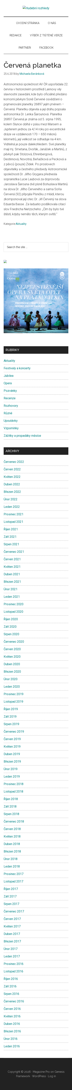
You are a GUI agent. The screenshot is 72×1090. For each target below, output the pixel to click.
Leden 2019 (12, 776)
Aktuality (21, 223)
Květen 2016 (12, 1016)
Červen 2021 (12, 559)
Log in (52, 1076)
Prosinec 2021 (13, 514)
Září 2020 (10, 626)
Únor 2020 (10, 679)
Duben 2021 (12, 574)
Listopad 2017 (13, 881)
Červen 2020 (12, 649)
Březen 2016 (12, 1031)
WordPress (39, 1076)
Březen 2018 (12, 851)
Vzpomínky (11, 428)
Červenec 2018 (14, 821)
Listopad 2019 (13, 701)
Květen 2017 (12, 926)
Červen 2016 (12, 1009)
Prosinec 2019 (13, 694)
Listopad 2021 (13, 522)
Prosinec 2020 (13, 604)
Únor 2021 (10, 589)
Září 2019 (10, 716)
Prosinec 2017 (13, 874)
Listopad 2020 (13, 611)
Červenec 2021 (14, 552)
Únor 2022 (10, 499)
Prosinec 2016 (13, 964)
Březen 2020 (12, 671)
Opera (8, 383)
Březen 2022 (12, 492)
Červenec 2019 (14, 731)
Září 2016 (10, 986)
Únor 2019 (10, 769)
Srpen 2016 (11, 994)
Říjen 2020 (11, 619)
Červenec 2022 (14, 462)
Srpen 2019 (11, 724)
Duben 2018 (12, 844)
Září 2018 (10, 806)
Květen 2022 (12, 477)
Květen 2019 (12, 746)
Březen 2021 (12, 582)
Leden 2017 (12, 956)
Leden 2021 (12, 597)
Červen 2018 (12, 829)
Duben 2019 (12, 754)
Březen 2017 (12, 941)
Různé (8, 413)
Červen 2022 (12, 469)
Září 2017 (10, 896)
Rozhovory (11, 406)
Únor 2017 (10, 949)
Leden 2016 (12, 1046)
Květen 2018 (12, 836)
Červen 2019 (12, 739)
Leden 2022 (12, 507)
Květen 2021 (12, 567)
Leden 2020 (12, 686)
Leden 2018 (12, 866)
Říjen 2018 (11, 799)
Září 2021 (10, 537)
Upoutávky (11, 421)
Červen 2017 (12, 919)
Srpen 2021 (11, 544)
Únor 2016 (10, 1039)
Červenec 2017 (14, 911)
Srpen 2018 (11, 814)
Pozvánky (10, 391)
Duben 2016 (12, 1024)
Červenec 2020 (14, 641)
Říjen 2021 (11, 529)
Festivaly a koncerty (17, 368)
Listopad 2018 (13, 791)
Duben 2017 (12, 934)
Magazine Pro (41, 1071)
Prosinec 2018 (13, 784)
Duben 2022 (12, 484)
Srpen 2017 (11, 904)
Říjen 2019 (11, 709)
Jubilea (8, 376)
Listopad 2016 (13, 971)
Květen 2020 (12, 656)
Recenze (10, 398)
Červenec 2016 (14, 1001)
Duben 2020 (12, 664)
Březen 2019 (12, 761)
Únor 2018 (10, 859)
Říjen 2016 (11, 979)
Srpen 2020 (11, 634)
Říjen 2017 (11, 889)
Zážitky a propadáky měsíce (22, 435)
